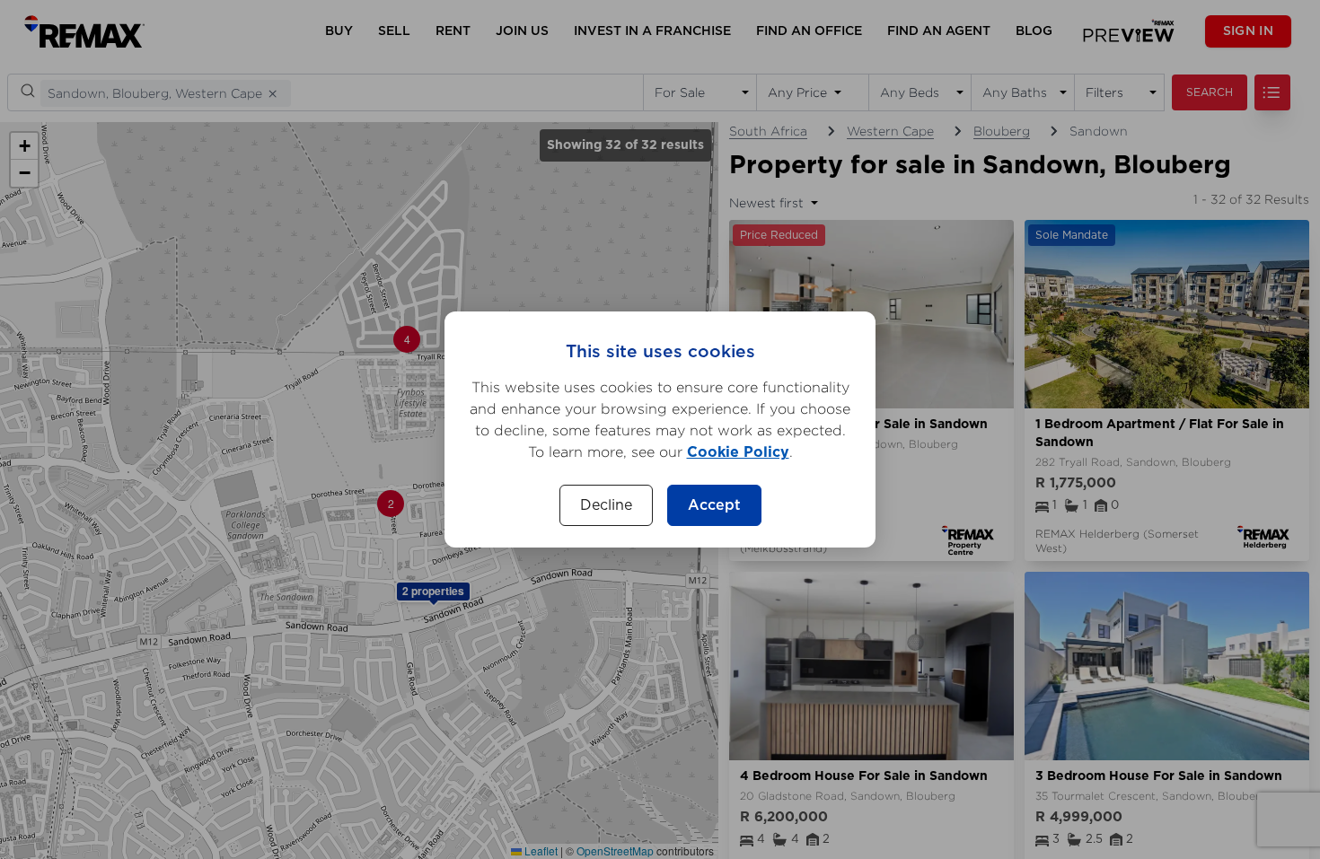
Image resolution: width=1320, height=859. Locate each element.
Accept (714, 505)
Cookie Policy (738, 452)
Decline (606, 505)
